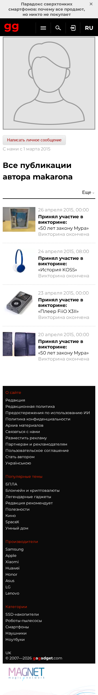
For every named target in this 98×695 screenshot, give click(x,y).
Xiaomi (12, 561)
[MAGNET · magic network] (27, 673)
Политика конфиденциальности (38, 419)
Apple (10, 555)
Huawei (12, 568)
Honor (11, 574)
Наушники (16, 633)
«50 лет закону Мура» (63, 228)
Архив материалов (24, 425)
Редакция (15, 400)
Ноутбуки (15, 639)
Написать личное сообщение (34, 140)
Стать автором (20, 456)
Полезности (17, 509)
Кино (10, 515)
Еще (86, 192)
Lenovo (12, 593)
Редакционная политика (30, 406)
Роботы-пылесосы (23, 620)
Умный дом (16, 528)
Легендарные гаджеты (28, 496)
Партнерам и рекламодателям (36, 444)
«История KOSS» (57, 269)
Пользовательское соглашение (37, 450)
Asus (9, 580)
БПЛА (11, 484)
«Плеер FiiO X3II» (58, 311)
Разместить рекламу (26, 437)
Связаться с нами (22, 431)
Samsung (14, 549)
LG (8, 587)
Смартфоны (17, 626)
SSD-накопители (22, 614)
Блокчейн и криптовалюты (32, 490)
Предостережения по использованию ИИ (47, 412)
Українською (18, 463)
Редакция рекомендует (29, 503)
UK (8, 652)
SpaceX (12, 521)
